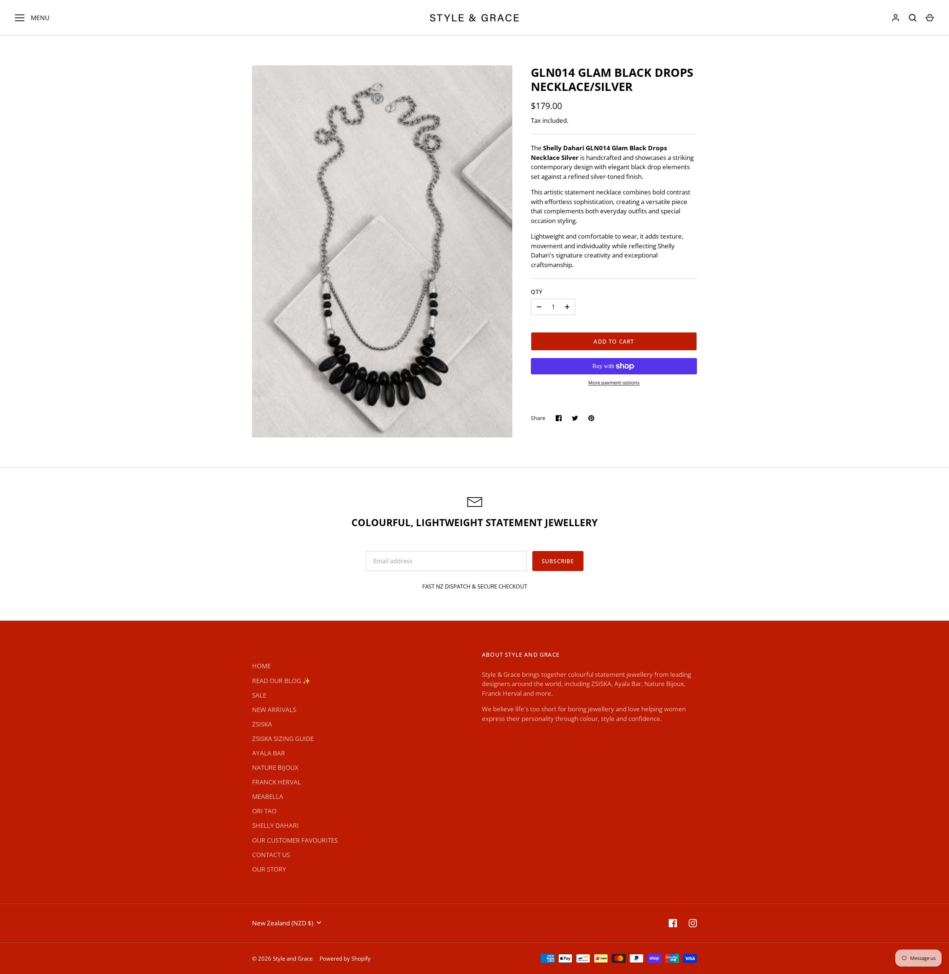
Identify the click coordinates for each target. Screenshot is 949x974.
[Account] (895, 18)
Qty (537, 291)
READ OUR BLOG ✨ (281, 680)
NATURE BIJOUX (275, 767)
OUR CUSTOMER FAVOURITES (295, 840)
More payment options (613, 382)
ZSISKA (262, 724)
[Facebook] (673, 923)
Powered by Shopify (345, 958)
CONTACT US (271, 854)
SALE (259, 695)
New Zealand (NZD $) (282, 923)
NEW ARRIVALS (274, 709)
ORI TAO (264, 811)
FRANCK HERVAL (276, 782)
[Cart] (930, 18)
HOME (261, 666)
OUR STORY (269, 869)
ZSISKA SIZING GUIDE (283, 738)
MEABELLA (267, 796)
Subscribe (558, 561)
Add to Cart (613, 341)
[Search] (913, 18)
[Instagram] (693, 923)
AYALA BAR (268, 753)
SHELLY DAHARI (275, 825)
